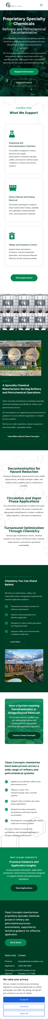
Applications (10, 966)
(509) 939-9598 (25, 966)
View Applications (24, 278)
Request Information (24, 72)
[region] (24, 997)
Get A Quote (15, 942)
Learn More (15, 642)
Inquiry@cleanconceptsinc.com (30, 961)
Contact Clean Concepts (24, 735)
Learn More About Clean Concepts (23, 436)
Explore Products (24, 82)
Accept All (24, 999)
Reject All (24, 1013)
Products (8, 961)
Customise (24, 1006)
